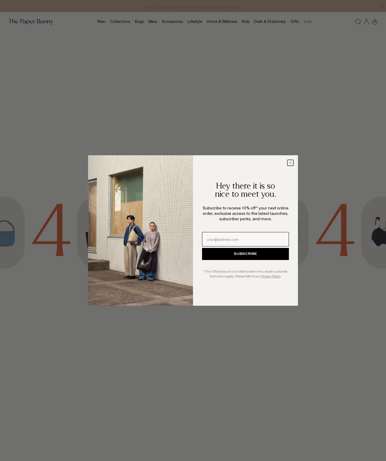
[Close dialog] (290, 163)
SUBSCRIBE (245, 254)
